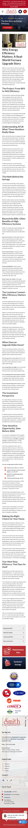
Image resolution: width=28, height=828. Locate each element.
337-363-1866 (7, 791)
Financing (7, 766)
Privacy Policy (16, 812)
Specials (7, 768)
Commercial (22, 737)
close (25, 811)
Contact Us (7, 797)
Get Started (7, 794)
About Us (7, 764)
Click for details (14, 6)
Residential (15, 737)
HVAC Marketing (7, 824)
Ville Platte (13, 739)
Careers (7, 770)
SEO (15, 824)
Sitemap (23, 812)
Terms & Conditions (8, 812)
